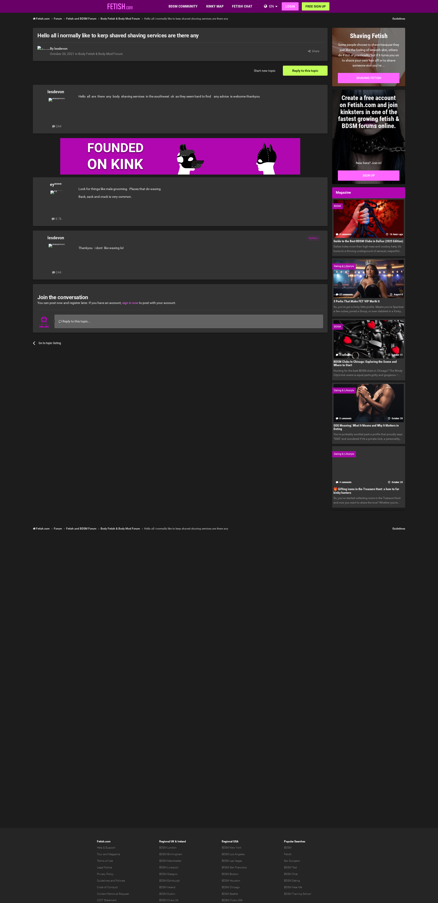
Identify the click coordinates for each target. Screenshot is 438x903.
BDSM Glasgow (168, 874)
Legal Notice (104, 867)
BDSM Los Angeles (233, 854)
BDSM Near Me (293, 887)
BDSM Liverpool (168, 867)
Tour (99, 854)
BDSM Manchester (170, 860)
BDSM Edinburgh (169, 880)
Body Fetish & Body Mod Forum (100, 54)
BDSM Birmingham (170, 854)
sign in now (130, 303)
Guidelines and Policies (111, 880)
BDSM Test (290, 867)
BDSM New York (231, 847)
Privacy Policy (105, 874)
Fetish (288, 854)
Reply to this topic (305, 70)
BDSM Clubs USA (232, 900)
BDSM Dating (292, 880)
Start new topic (264, 70)
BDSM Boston (230, 874)
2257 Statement (107, 900)
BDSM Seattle (230, 893)
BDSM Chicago (231, 887)
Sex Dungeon (292, 860)
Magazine (114, 854)
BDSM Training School (297, 893)
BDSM (287, 847)
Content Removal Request (113, 893)
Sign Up (369, 175)
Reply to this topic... (76, 321)
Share (314, 51)
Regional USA (230, 841)
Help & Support (106, 847)
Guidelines (398, 18)
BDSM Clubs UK (169, 900)
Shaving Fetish (368, 78)
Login (290, 6)
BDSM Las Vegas (232, 860)
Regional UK (166, 841)
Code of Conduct (107, 887)
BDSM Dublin (167, 893)
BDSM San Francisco (234, 867)
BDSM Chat (291, 874)
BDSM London (168, 847)
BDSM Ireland (167, 887)
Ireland (181, 841)
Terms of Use (105, 860)
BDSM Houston (231, 880)
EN (271, 6)
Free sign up (315, 6)
